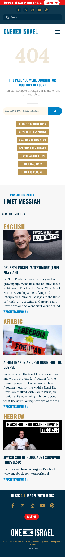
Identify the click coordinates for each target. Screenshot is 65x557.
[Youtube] (39, 9)
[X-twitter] (25, 9)
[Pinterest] (46, 9)
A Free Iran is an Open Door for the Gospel (32, 365)
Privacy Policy (32, 548)
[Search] (55, 111)
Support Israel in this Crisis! (23, 3)
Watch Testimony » (15, 311)
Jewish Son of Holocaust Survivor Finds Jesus (31, 460)
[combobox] (32, 17)
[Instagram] (32, 9)
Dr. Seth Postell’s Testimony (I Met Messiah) (31, 270)
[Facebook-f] (18, 9)
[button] (58, 32)
